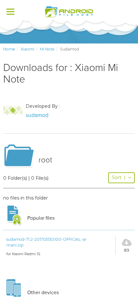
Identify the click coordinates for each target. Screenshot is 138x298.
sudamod (37, 115)
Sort (118, 177)
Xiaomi (27, 49)
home (9, 49)
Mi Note (47, 49)
